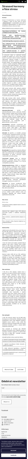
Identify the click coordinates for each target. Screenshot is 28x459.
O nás (2, 433)
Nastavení (13, 450)
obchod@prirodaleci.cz (9, 419)
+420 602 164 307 (7, 421)
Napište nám (4, 432)
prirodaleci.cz (7, 424)
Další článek (20, 369)
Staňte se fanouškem (8, 423)
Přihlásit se (6, 402)
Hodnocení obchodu (5, 435)
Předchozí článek (9, 369)
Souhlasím (13, 455)
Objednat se (4, 437)
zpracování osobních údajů (13, 397)
